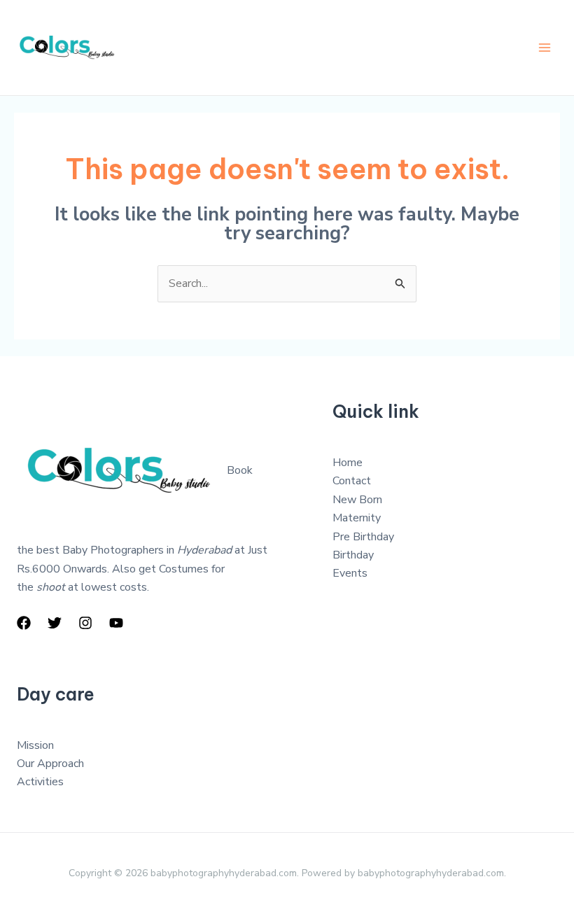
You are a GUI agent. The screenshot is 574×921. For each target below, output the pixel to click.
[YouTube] (116, 623)
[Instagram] (85, 623)
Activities (40, 781)
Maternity (356, 518)
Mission (35, 745)
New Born (357, 499)
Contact (351, 480)
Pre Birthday (363, 536)
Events (350, 573)
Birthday (353, 555)
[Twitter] (55, 623)
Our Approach (50, 763)
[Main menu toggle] (544, 47)
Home (347, 462)
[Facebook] (24, 623)
